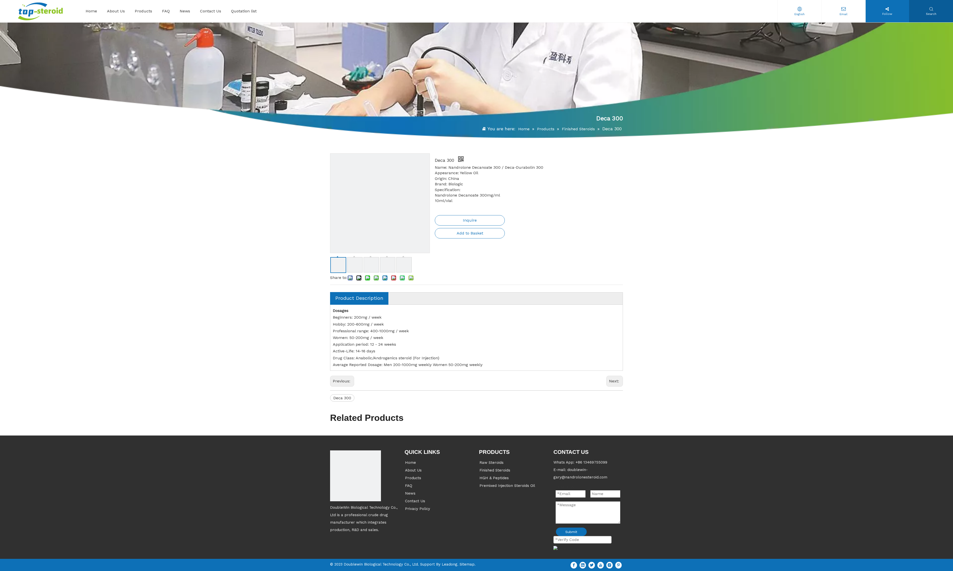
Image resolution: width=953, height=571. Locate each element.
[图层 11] (355, 475)
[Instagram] (609, 565)
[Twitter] (591, 565)
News (410, 493)
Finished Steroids (494, 470)
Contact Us (415, 501)
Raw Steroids (491, 462)
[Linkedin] (582, 565)
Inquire (470, 220)
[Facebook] (574, 565)
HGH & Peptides (494, 478)
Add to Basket (470, 233)
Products (413, 478)
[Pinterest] (618, 565)
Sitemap (467, 564)
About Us (413, 470)
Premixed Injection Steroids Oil (507, 485)
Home (410, 462)
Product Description (359, 298)
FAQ (408, 485)
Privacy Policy (417, 508)
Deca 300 (342, 398)
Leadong (449, 564)
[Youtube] (600, 565)
